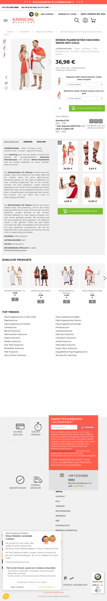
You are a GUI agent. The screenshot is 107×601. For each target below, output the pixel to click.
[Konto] (83, 20)
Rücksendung (63, 511)
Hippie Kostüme (12, 338)
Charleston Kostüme (66, 338)
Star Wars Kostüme (13, 345)
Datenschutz (63, 525)
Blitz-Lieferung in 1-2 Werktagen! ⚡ (54, 2)
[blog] (73, 579)
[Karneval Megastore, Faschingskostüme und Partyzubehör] (23, 20)
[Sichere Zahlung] (20, 426)
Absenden (89, 427)
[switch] (98, 590)
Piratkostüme (62, 327)
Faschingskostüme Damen (17, 324)
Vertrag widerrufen (75, 585)
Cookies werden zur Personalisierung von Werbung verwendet (31, 576)
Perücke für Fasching (66, 355)
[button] (6, 596)
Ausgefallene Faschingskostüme (71, 352)
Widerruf (61, 516)
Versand (60, 506)
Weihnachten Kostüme (15, 334)
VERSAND (27, 142)
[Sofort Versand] (38, 426)
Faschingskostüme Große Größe (20, 317)
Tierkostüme (10, 327)
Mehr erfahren (17, 587)
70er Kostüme (11, 352)
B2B (57, 520)
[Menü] (102, 573)
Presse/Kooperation (66, 530)
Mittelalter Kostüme (14, 348)
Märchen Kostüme (65, 334)
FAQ (57, 501)
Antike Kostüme (63, 341)
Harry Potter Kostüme (15, 355)
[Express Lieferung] (38, 479)
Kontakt (60, 496)
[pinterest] (66, 579)
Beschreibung (11, 142)
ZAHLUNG (41, 142)
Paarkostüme (10, 320)
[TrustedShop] (34, 14)
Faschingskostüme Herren (68, 320)
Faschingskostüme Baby (68, 317)
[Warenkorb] (92, 20)
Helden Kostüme (12, 341)
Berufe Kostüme (12, 331)
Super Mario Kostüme (66, 348)
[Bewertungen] (20, 479)
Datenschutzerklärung (63, 451)
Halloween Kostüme (65, 345)
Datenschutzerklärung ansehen (17, 562)
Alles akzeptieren (47, 587)
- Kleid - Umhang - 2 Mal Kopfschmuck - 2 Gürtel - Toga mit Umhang (78, 51)
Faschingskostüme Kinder (68, 324)
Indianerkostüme (64, 331)
